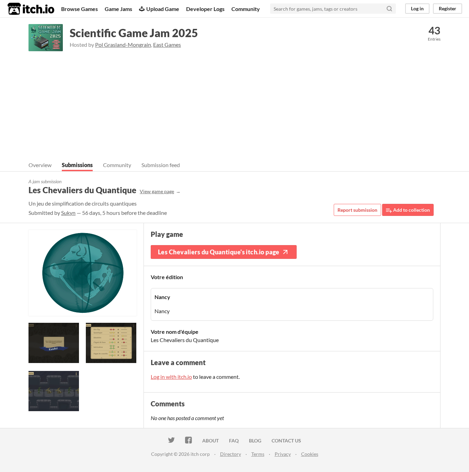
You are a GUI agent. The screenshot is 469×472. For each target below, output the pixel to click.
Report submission (357, 210)
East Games (167, 44)
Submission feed (160, 165)
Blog (255, 440)
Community (245, 9)
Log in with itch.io (171, 376)
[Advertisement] (234, 103)
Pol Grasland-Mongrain (123, 44)
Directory (230, 454)
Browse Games (79, 9)
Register (447, 8)
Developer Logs (205, 9)
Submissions (77, 165)
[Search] (389, 8)
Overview (40, 165)
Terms (257, 454)
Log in (417, 8)
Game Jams (118, 9)
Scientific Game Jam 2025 (134, 33)
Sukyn (68, 212)
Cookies (309, 454)
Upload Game (162, 9)
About (210, 440)
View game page (157, 191)
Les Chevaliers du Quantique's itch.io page (218, 252)
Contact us (286, 440)
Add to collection (411, 210)
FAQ (234, 440)
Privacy (283, 454)
